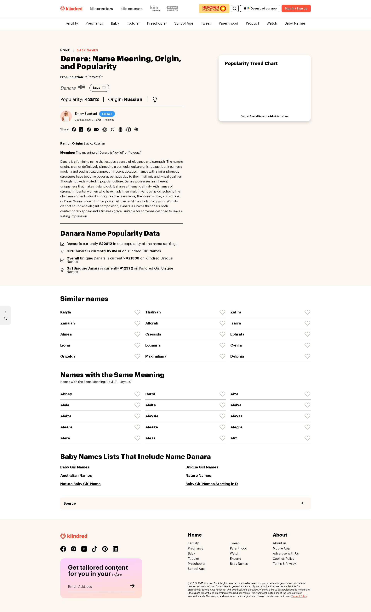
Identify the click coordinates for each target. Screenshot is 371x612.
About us (279, 543)
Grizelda (68, 356)
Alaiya (235, 405)
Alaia (64, 405)
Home (65, 50)
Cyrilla (236, 345)
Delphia (237, 356)
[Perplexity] (120, 129)
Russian (133, 99)
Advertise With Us (286, 553)
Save (96, 87)
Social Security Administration (269, 116)
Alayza (236, 416)
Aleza (150, 438)
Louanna (153, 345)
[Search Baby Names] (5, 319)
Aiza (234, 394)
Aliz (233, 438)
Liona (65, 345)
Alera (65, 438)
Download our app (264, 8)
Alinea (66, 334)
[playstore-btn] (249, 8)
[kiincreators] (101, 8)
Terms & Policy (299, 596)
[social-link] (63, 549)
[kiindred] (71, 8)
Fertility (72, 23)
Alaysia (151, 416)
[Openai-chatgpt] (104, 129)
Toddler (133, 23)
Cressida (153, 334)
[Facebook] (74, 129)
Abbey (66, 394)
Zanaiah (67, 323)
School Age (183, 23)
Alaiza (65, 416)
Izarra (235, 323)
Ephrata (237, 334)
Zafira (235, 312)
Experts (235, 558)
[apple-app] (245, 9)
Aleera (66, 427)
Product (252, 23)
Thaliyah (153, 312)
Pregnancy (94, 23)
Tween (206, 23)
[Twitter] (81, 129)
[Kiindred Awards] (172, 8)
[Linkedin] (88, 129)
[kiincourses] (132, 8)
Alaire (150, 405)
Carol (150, 394)
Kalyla (65, 312)
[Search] (235, 8)
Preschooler (157, 23)
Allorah (151, 323)
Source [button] (70, 503)
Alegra (236, 427)
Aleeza (151, 427)
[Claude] (136, 129)
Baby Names (295, 23)
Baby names (87, 50)
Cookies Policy (283, 558)
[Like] (137, 312)
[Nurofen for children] (214, 8)
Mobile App (281, 548)
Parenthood (228, 23)
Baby (115, 23)
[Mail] (96, 129)
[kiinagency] (156, 8)
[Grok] (112, 129)
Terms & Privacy (284, 563)
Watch (272, 23)
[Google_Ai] (128, 129)
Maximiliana (155, 356)
